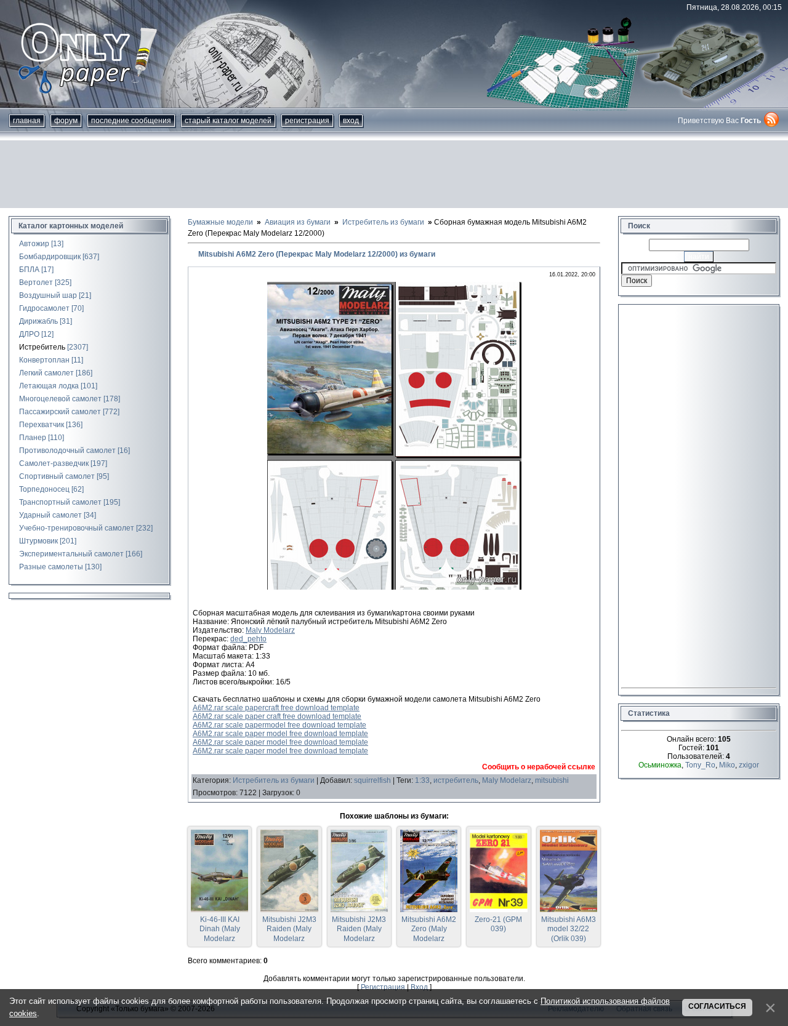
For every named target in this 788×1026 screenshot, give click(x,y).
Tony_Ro (700, 765)
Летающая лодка (49, 386)
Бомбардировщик (50, 256)
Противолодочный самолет (67, 450)
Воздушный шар (48, 295)
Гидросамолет (44, 308)
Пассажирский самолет (60, 411)
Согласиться (717, 1006)
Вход (351, 120)
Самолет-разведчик (54, 463)
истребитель (455, 780)
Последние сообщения (131, 120)
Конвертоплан (44, 360)
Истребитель (42, 347)
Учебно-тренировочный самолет (76, 528)
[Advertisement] (394, 174)
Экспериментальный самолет (71, 554)
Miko (727, 765)
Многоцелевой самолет (60, 399)
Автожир (34, 243)
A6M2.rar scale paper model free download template (280, 733)
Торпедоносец (44, 489)
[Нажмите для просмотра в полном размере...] (394, 587)
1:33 (422, 780)
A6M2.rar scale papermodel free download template (279, 725)
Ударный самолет (50, 515)
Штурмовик (38, 541)
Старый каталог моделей (228, 120)
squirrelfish (372, 780)
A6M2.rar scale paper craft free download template (277, 716)
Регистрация (307, 120)
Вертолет (36, 282)
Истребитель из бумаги (274, 780)
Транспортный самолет (60, 502)
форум (66, 120)
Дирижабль (38, 321)
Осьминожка (659, 765)
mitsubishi (552, 780)
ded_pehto (248, 639)
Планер (32, 437)
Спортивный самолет (57, 476)
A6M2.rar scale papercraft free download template (276, 707)
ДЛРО (29, 334)
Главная (27, 120)
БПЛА (29, 269)
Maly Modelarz (270, 630)
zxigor (749, 765)
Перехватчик (41, 424)
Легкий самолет (46, 373)
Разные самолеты (51, 567)
